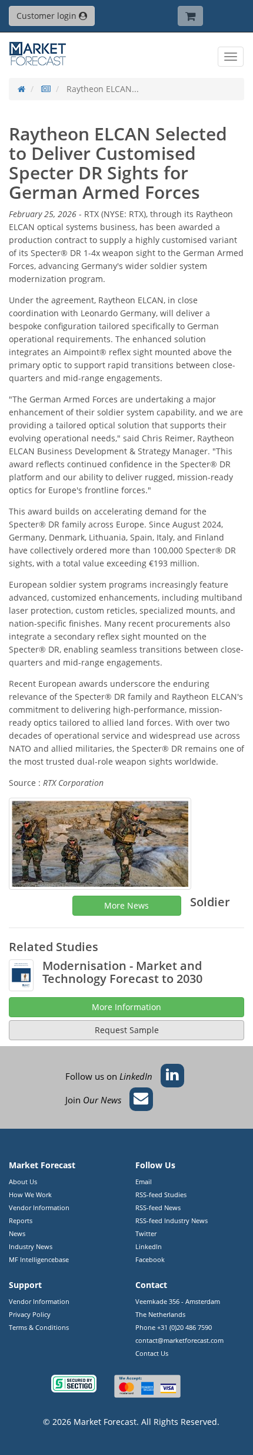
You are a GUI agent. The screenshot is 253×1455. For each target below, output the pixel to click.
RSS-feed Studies (161, 1194)
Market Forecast (105, 1421)
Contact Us (151, 1353)
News (17, 1233)
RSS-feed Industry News (171, 1220)
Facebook (150, 1259)
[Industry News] (46, 88)
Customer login (47, 15)
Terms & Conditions (39, 1327)
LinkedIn (148, 1246)
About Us (23, 1181)
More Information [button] (126, 1006)
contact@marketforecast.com (179, 1340)
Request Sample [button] (127, 1029)
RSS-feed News (158, 1207)
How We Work (30, 1194)
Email (143, 1181)
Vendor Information (39, 1207)
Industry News (30, 1246)
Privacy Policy (30, 1314)
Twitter (146, 1233)
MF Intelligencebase (39, 1259)
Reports (20, 1220)
